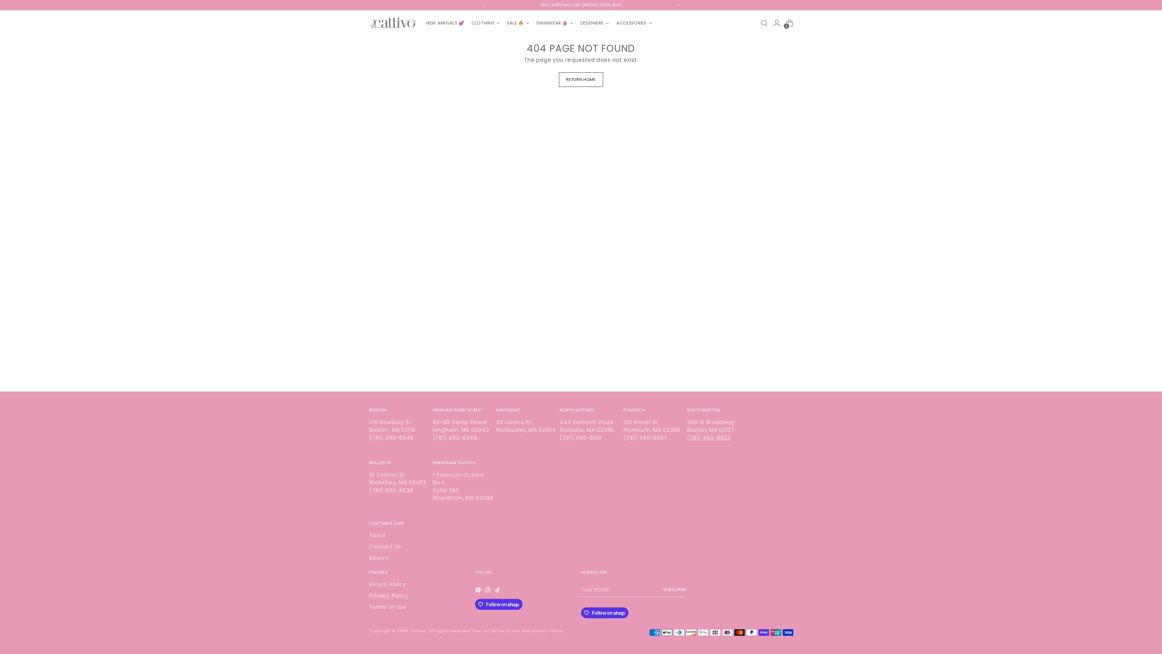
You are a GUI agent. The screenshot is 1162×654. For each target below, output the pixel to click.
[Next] (677, 5)
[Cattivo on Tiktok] (498, 591)
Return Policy (387, 584)
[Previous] (484, 5)
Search (379, 558)
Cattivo (418, 631)
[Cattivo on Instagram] (488, 591)
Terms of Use (387, 607)
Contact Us (385, 546)
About (377, 535)
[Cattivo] (393, 23)
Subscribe (675, 589)
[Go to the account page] (777, 23)
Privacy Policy (389, 596)
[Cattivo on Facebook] (478, 591)
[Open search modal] (764, 23)
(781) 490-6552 (708, 437)
